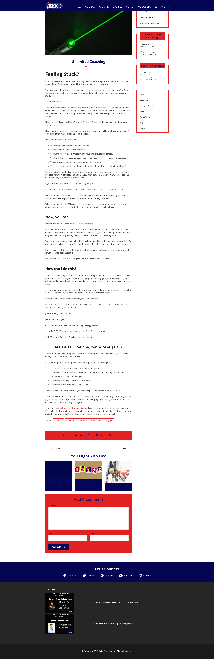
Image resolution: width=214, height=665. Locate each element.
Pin (112, 435)
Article (88, 67)
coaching (70, 420)
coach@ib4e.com (150, 54)
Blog (156, 7)
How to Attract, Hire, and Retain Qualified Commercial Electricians (88, 484)
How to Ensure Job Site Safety (118, 487)
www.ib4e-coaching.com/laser (71, 408)
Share (68, 435)
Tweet (80, 435)
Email (92, 533)
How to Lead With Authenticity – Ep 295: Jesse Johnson (113, 624)
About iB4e (90, 7)
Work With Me (144, 7)
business (59, 420)
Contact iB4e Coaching (148, 17)
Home (79, 7)
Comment (52, 506)
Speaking (130, 7)
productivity (95, 420)
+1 (91, 435)
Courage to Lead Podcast (110, 7)
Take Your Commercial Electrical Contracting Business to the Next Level (58, 484)
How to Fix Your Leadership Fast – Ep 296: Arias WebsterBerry (115, 603)
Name (50, 533)
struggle (108, 420)
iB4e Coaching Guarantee (149, 23)
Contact (166, 7)
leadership (82, 420)
